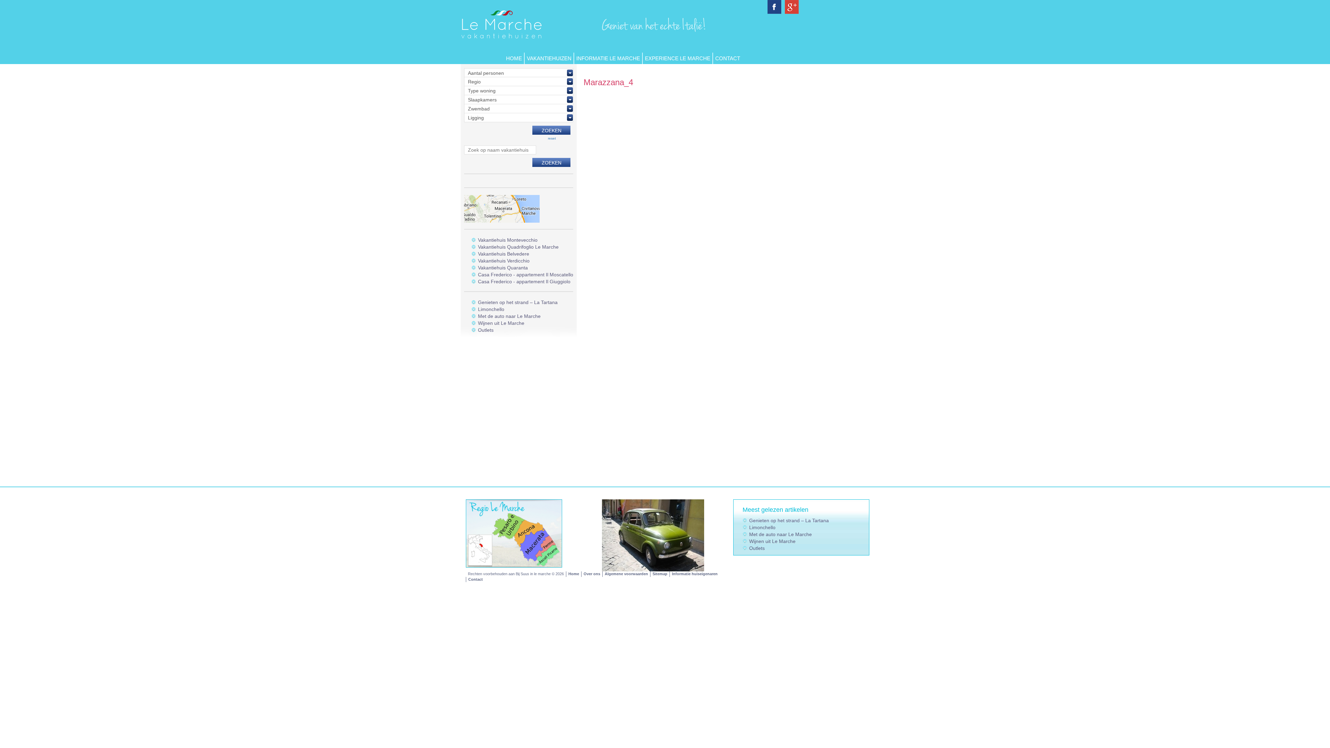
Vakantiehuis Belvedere (503, 254)
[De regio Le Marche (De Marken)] (514, 533)
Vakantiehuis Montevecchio (508, 240)
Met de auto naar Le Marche (509, 316)
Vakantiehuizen (549, 58)
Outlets (486, 330)
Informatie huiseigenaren (695, 574)
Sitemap (660, 574)
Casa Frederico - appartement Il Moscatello (525, 274)
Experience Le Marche (677, 58)
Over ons (592, 574)
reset (552, 138)
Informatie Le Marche (608, 58)
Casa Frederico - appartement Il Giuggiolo (524, 281)
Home (514, 58)
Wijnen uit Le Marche (501, 323)
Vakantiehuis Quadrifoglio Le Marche (518, 247)
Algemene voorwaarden (626, 574)
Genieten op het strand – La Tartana (518, 302)
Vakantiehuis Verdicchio (504, 261)
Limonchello (491, 309)
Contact (727, 58)
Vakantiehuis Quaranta (503, 267)
